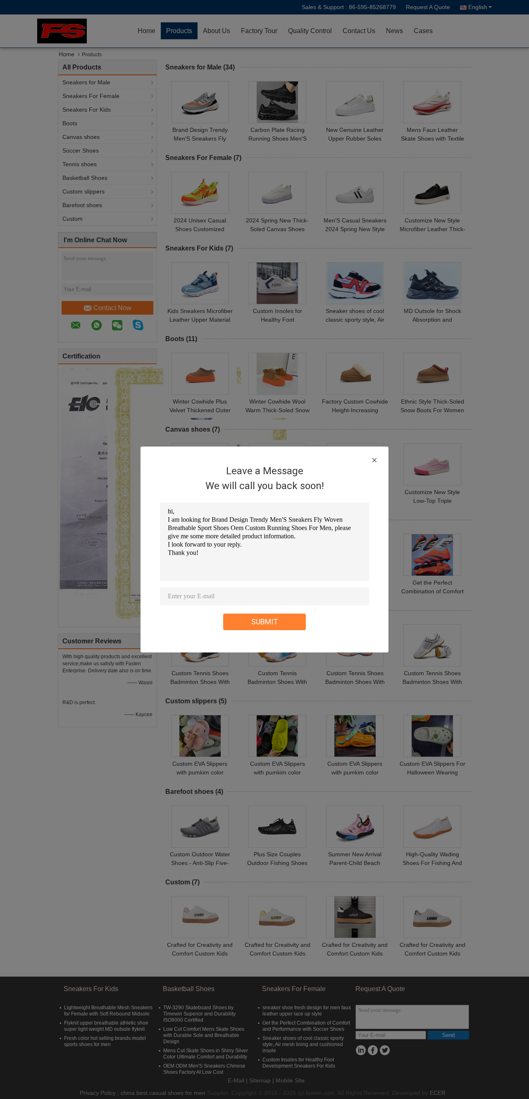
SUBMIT (264, 621)
